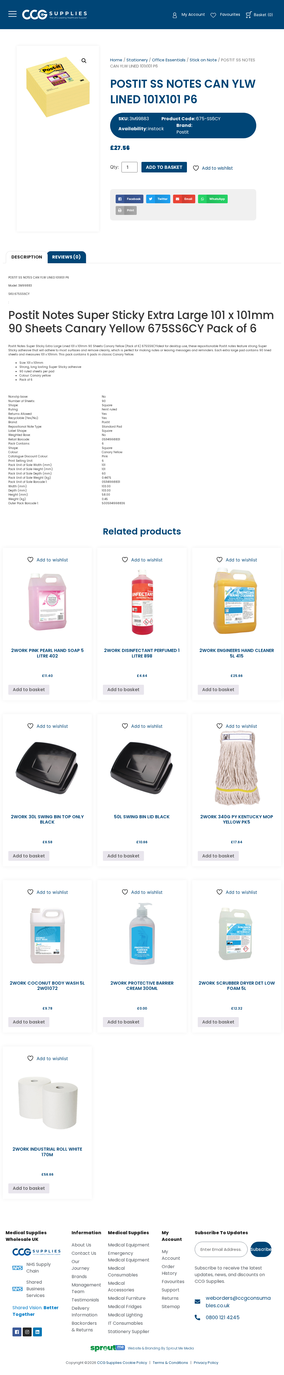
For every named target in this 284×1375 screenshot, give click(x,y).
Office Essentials (169, 60)
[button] (84, 61)
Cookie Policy (135, 1362)
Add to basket (164, 167)
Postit (182, 132)
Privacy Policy (206, 1362)
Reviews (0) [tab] (66, 257)
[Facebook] (16, 1332)
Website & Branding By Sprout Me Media (161, 1348)
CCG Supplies (109, 1362)
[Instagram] (27, 1332)
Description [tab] (26, 257)
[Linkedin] (37, 1332)
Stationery (137, 60)
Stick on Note (203, 60)
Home (116, 60)
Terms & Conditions (170, 1362)
